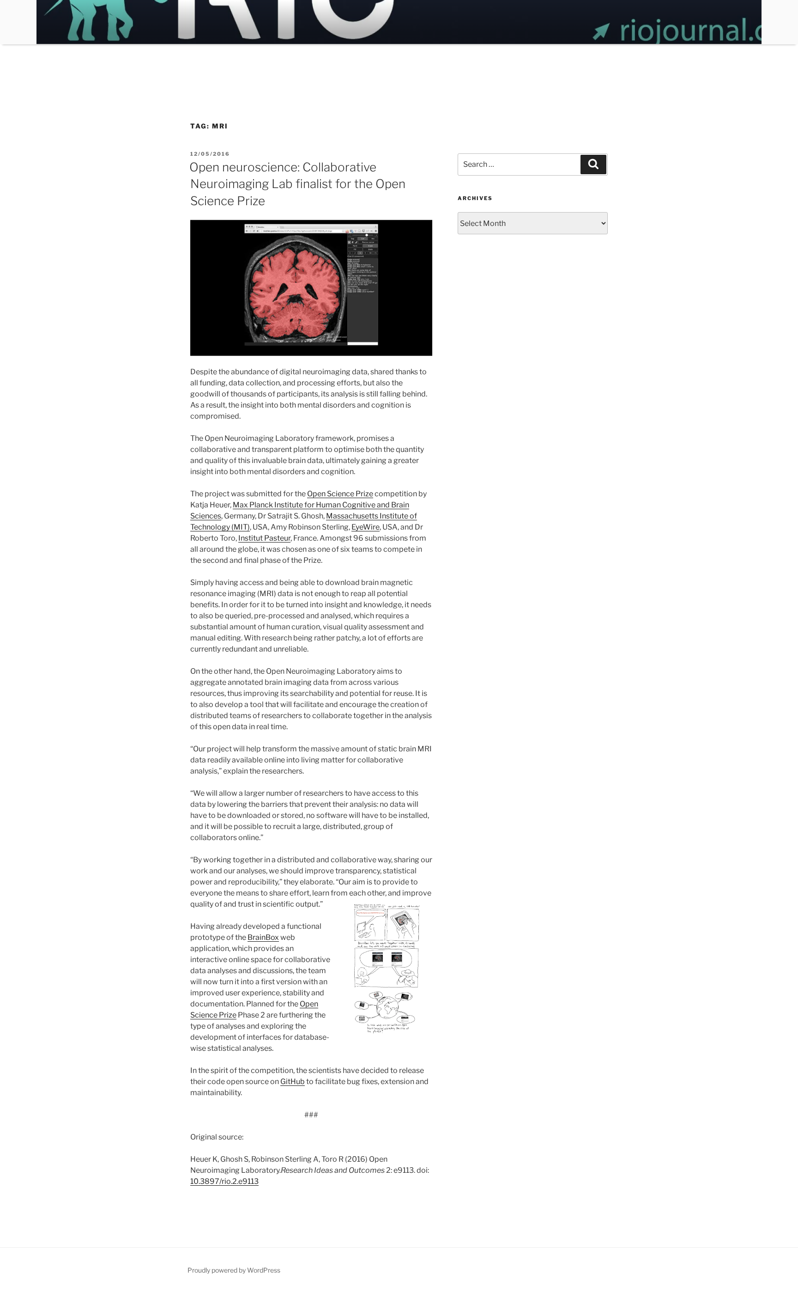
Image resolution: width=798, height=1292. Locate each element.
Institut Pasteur (264, 538)
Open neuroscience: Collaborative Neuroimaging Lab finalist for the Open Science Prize (297, 184)
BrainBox (263, 937)
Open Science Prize (340, 493)
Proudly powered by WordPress (233, 1270)
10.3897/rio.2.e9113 (224, 1181)
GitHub (292, 1081)
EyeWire (365, 527)
